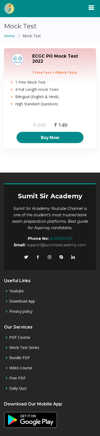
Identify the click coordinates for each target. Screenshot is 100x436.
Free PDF (17, 378)
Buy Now (50, 137)
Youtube (16, 291)
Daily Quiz (18, 388)
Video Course (20, 368)
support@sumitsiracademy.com (56, 245)
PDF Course (19, 337)
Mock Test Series (24, 347)
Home (9, 35)
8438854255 (61, 238)
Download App (22, 301)
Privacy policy (21, 311)
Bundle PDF (19, 358)
